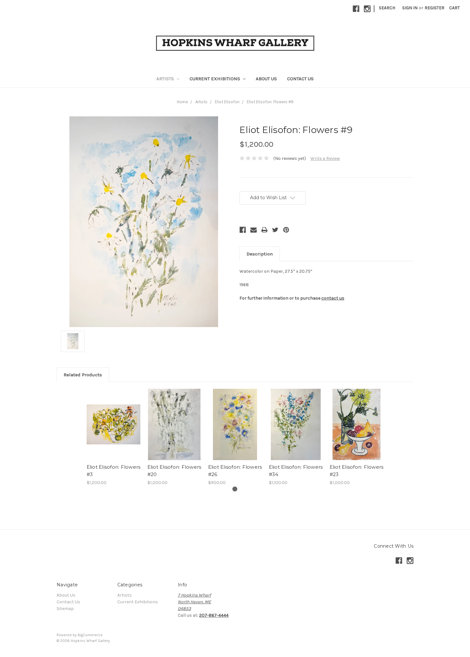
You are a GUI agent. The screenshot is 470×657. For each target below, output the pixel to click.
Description (260, 254)
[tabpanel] (113, 437)
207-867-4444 (214, 615)
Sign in (410, 8)
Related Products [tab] (83, 375)
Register (434, 8)
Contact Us (300, 79)
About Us (266, 79)
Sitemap (65, 608)
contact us (332, 298)
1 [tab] (234, 489)
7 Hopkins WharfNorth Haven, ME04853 (194, 601)
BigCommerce (90, 635)
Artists (165, 79)
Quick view (113, 424)
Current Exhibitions (215, 79)
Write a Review (325, 158)
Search (387, 8)
